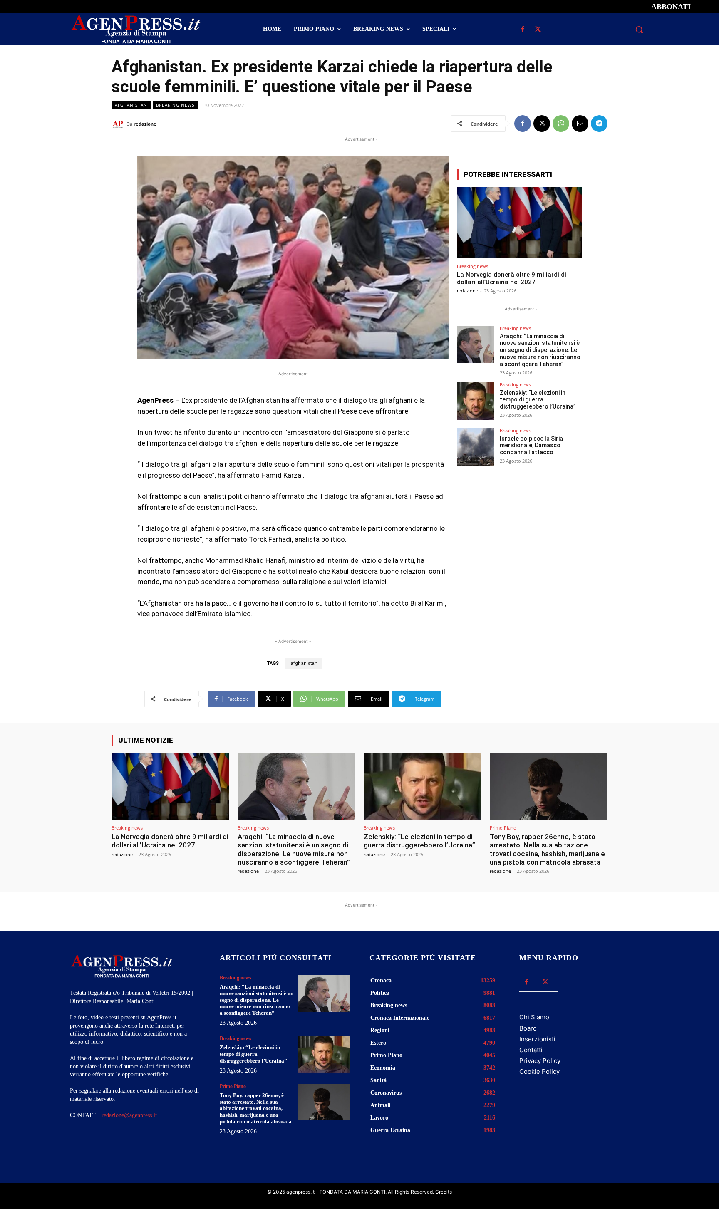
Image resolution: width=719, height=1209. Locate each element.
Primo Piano (503, 827)
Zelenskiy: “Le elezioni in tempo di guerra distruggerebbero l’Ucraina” (538, 399)
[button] (639, 30)
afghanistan (303, 663)
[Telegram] (599, 123)
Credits (443, 1192)
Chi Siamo (534, 1017)
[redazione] (119, 124)
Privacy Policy (539, 1061)
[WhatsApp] (561, 123)
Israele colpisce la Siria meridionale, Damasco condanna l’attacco (531, 445)
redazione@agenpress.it (129, 1115)
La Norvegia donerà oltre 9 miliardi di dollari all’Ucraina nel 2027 (511, 278)
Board (528, 1028)
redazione (145, 124)
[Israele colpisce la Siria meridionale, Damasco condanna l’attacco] (475, 447)
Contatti (531, 1050)
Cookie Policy (539, 1071)
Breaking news (175, 105)
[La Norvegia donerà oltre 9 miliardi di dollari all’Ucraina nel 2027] (519, 222)
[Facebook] (522, 29)
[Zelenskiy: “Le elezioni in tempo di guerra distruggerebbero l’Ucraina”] (475, 401)
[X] (537, 29)
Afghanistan (131, 105)
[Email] (580, 123)
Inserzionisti (537, 1039)
